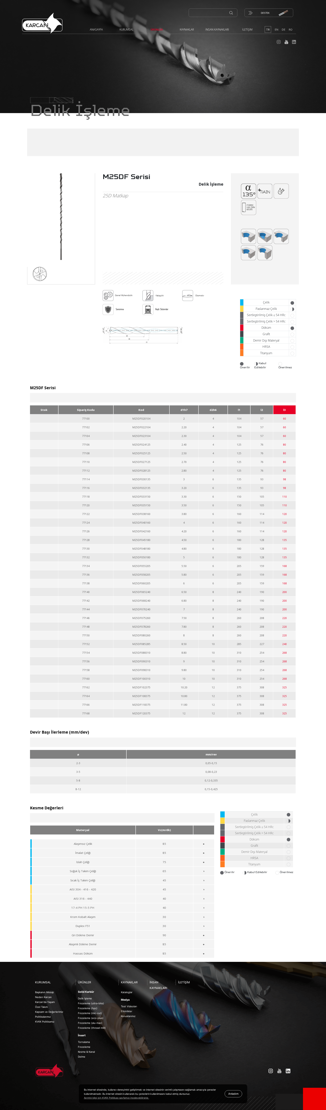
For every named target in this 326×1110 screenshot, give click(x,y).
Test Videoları (129, 1006)
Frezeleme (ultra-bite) (91, 1003)
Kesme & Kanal (86, 1051)
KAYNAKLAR (187, 29)
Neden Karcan (43, 997)
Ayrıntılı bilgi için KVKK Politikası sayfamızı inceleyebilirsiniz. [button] (116, 1097)
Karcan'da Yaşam (45, 1002)
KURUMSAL (126, 29)
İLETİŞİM (247, 29)
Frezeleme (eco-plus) (90, 1018)
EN (276, 29)
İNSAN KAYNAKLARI (217, 29)
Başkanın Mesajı (44, 992)
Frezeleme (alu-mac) (90, 1022)
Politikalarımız (43, 1016)
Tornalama (84, 1041)
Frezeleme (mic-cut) (90, 1013)
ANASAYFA (96, 29)
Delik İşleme (85, 998)
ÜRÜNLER (157, 29)
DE (283, 29)
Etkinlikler (126, 1011)
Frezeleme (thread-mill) (92, 1027)
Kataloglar (126, 992)
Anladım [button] (233, 1093)
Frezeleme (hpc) (87, 1008)
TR (268, 29)
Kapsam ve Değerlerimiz (49, 1011)
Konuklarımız (128, 1016)
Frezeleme (84, 1046)
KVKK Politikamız (44, 1021)
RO (290, 29)
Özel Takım (41, 1006)
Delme (81, 1056)
